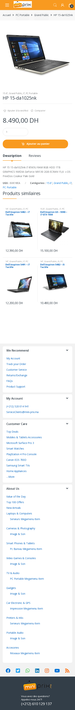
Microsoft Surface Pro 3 (20, 443)
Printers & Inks (14, 617)
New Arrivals (13, 508)
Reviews (35, 156)
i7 (24, 93)
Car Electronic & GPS (18, 603)
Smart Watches (15, 448)
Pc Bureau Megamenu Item (26, 549)
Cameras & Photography (20, 528)
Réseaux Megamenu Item (25, 653)
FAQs (9, 381)
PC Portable (22, 15)
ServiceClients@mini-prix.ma (22, 412)
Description (12, 156)
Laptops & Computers (19, 513)
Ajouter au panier (38, 143)
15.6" (5, 93)
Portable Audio (14, 632)
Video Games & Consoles (21, 558)
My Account (13, 358)
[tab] (12, 157)
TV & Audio (12, 573)
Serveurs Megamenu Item (25, 519)
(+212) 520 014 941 (17, 406)
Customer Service (16, 369)
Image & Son (17, 534)
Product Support (15, 386)
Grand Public (41, 15)
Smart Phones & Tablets (20, 543)
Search (55, 5)
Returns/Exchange (16, 375)
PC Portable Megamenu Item (27, 578)
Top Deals (12, 431)
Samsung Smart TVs (18, 465)
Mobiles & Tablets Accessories (24, 437)
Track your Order (16, 364)
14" (7, 208)
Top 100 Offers (15, 502)
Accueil (7, 15)
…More (10, 476)
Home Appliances (16, 471)
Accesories (12, 647)
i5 (58, 261)
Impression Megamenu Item (26, 608)
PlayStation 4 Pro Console (21, 454)
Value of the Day (16, 496)
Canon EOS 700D (16, 460)
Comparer (40, 110)
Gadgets (11, 588)
